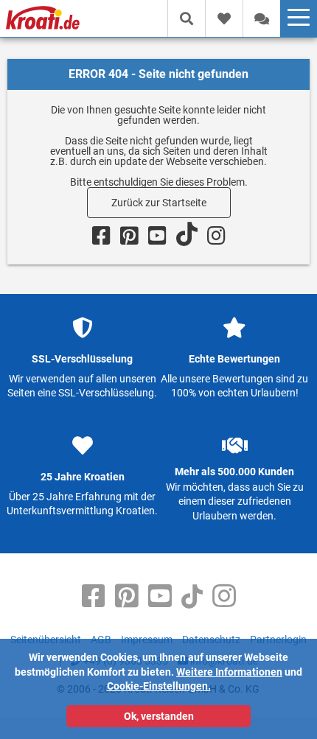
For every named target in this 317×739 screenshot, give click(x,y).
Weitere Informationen (229, 672)
